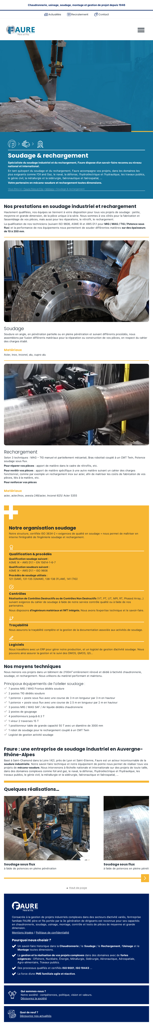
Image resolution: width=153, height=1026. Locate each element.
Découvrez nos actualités (35, 1015)
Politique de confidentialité (52, 932)
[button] (145, 878)
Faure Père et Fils (33, 189)
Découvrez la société (34, 998)
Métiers (49, 189)
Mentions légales (22, 932)
